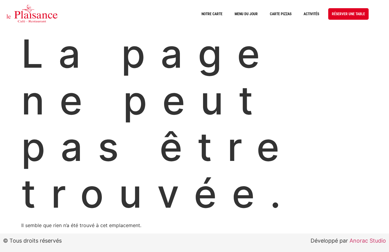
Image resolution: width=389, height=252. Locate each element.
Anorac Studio (367, 240)
